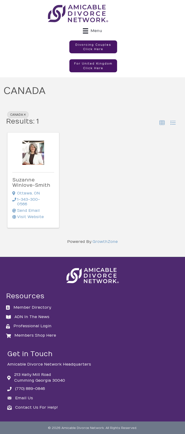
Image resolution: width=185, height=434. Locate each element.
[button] (93, 47)
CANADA (16, 114)
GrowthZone (105, 242)
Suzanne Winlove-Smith (31, 182)
